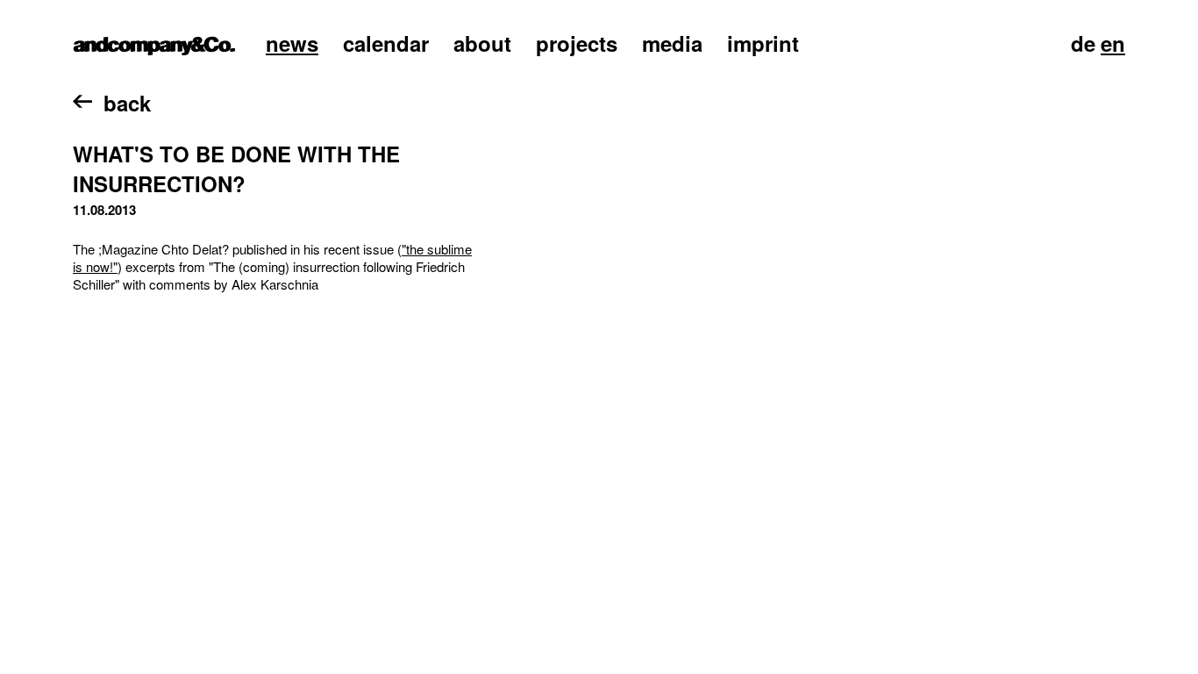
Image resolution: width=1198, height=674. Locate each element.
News (292, 43)
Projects (576, 43)
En (1113, 43)
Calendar (386, 43)
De (1083, 43)
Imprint (763, 43)
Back (127, 103)
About (482, 43)
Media (672, 43)
